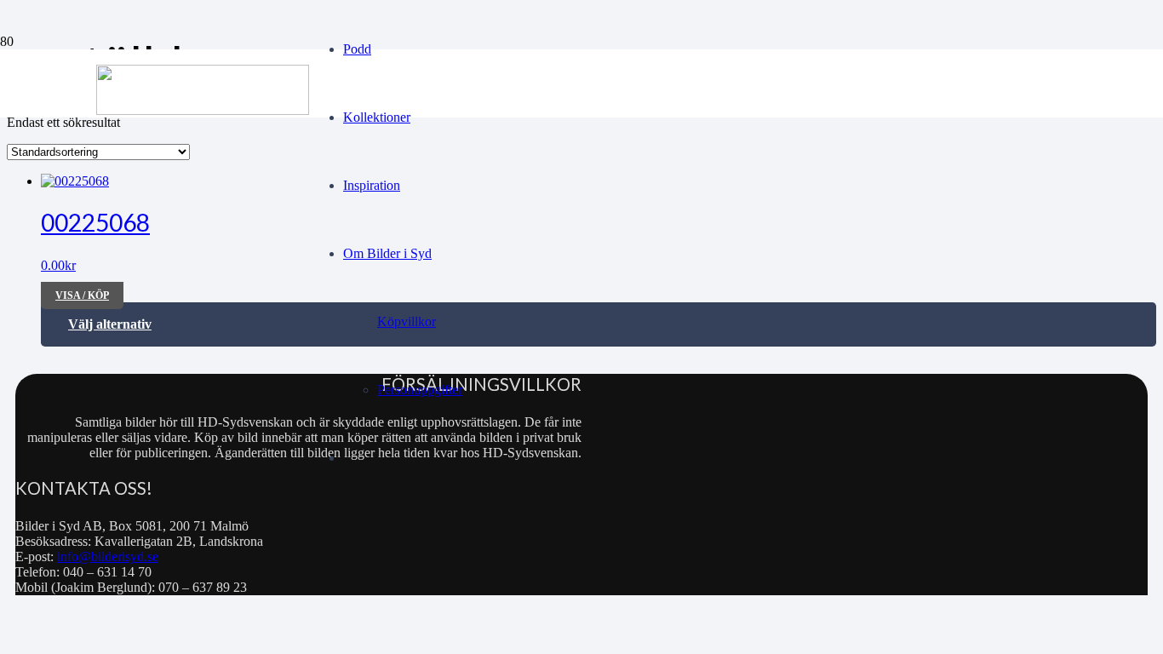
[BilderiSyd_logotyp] (202, 110)
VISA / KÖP (82, 295)
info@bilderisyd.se (107, 556)
